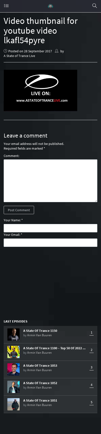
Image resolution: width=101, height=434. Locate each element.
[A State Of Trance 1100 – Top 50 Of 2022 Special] (13, 352)
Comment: (11, 156)
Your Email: (12, 234)
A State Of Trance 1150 (40, 330)
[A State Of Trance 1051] (13, 404)
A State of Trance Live (19, 56)
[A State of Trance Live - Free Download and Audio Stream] (50, 6)
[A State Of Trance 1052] (13, 387)
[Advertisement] (50, 282)
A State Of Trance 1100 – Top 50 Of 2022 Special (55, 348)
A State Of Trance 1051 (40, 400)
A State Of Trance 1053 (40, 365)
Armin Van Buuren (39, 335)
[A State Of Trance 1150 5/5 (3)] (13, 334)
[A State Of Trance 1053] (13, 369)
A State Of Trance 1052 (40, 383)
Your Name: (12, 220)
